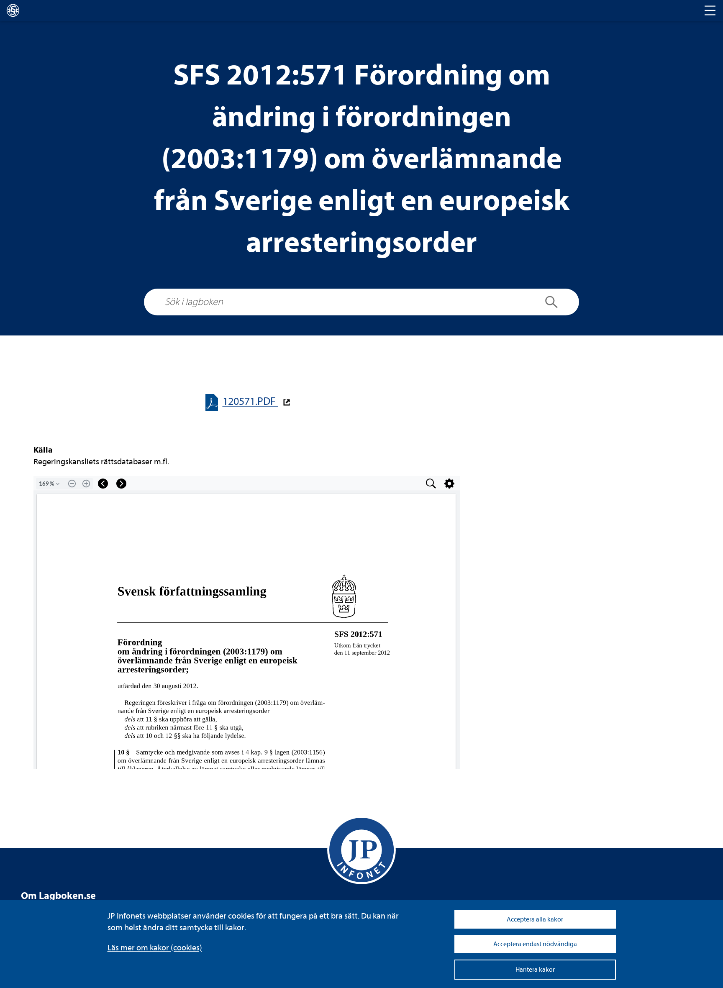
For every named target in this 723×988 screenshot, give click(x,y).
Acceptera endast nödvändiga (535, 944)
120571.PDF (250, 401)
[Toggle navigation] (710, 10)
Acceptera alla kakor (535, 919)
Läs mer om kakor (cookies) (155, 947)
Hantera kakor (535, 969)
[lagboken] (13, 10)
